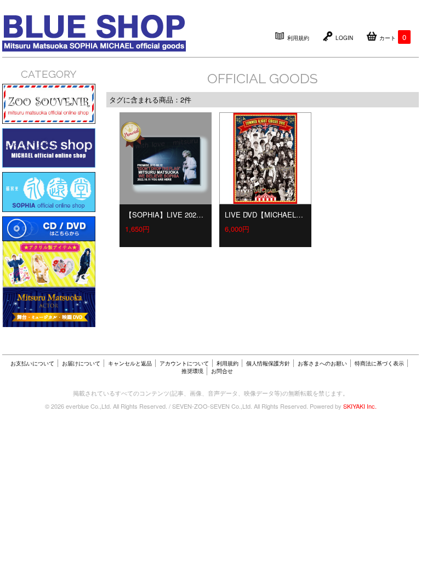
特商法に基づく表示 (379, 363)
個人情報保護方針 (268, 363)
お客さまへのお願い (322, 363)
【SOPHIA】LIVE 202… (164, 214)
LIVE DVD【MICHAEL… (264, 214)
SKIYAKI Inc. (360, 406)
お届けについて (81, 363)
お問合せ (222, 371)
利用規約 (227, 363)
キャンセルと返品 (130, 363)
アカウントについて (184, 363)
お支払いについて (32, 363)
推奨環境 (192, 371)
